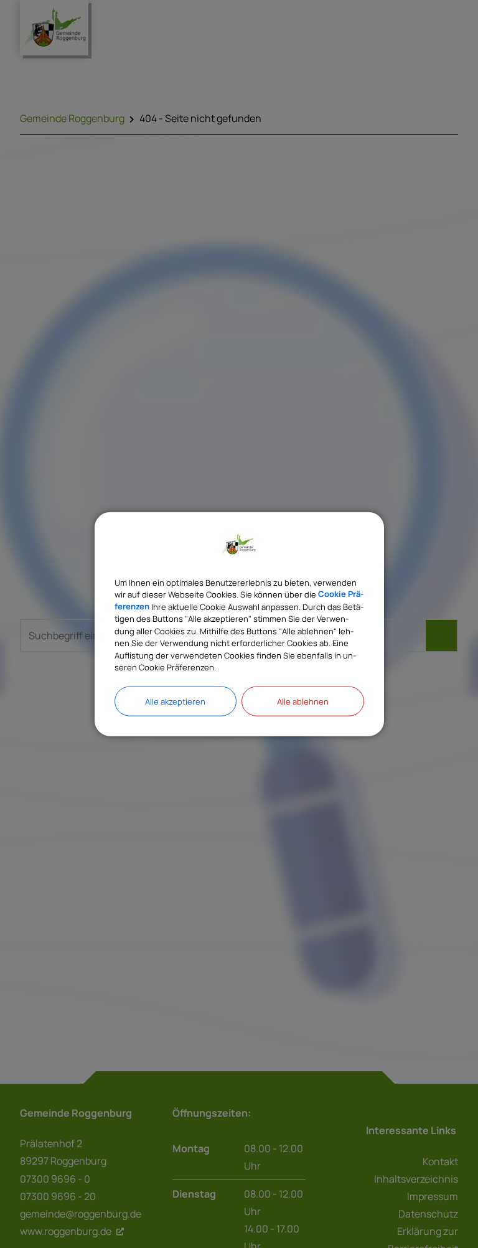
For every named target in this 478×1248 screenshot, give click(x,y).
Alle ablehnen (303, 700)
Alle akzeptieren (175, 700)
